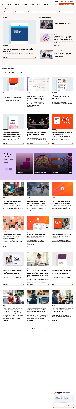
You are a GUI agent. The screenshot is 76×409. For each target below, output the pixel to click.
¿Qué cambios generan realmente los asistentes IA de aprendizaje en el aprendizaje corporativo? (62, 291)
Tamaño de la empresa (45, 12)
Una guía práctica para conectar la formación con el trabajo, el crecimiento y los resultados (62, 252)
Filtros (4, 8)
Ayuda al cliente (63, 1)
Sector (29, 12)
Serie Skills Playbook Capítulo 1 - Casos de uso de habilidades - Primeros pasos (56, 50)
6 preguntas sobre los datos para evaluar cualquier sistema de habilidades (36, 114)
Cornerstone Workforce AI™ (8, 76)
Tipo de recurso (63, 12)
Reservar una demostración (66, 4)
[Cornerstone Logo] (6, 4)
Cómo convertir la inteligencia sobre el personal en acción (60, 114)
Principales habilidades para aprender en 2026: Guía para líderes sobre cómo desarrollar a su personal (37, 183)
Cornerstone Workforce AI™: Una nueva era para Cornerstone (12, 216)
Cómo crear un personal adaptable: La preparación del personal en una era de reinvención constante (11, 253)
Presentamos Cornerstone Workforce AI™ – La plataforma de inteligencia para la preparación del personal (62, 183)
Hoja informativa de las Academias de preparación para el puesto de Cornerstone (61, 77)
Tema (5, 12)
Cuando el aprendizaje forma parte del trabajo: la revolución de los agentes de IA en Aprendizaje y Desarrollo (37, 291)
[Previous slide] (6, 169)
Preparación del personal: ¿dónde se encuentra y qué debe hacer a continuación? (62, 216)
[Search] (71, 8)
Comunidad (70, 1)
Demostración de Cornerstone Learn (48, 20)
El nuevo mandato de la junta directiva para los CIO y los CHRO (13, 114)
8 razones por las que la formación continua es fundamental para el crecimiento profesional (13, 182)
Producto (17, 12)
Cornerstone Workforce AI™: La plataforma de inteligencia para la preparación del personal (37, 216)
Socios (56, 1)
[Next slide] (10, 169)
